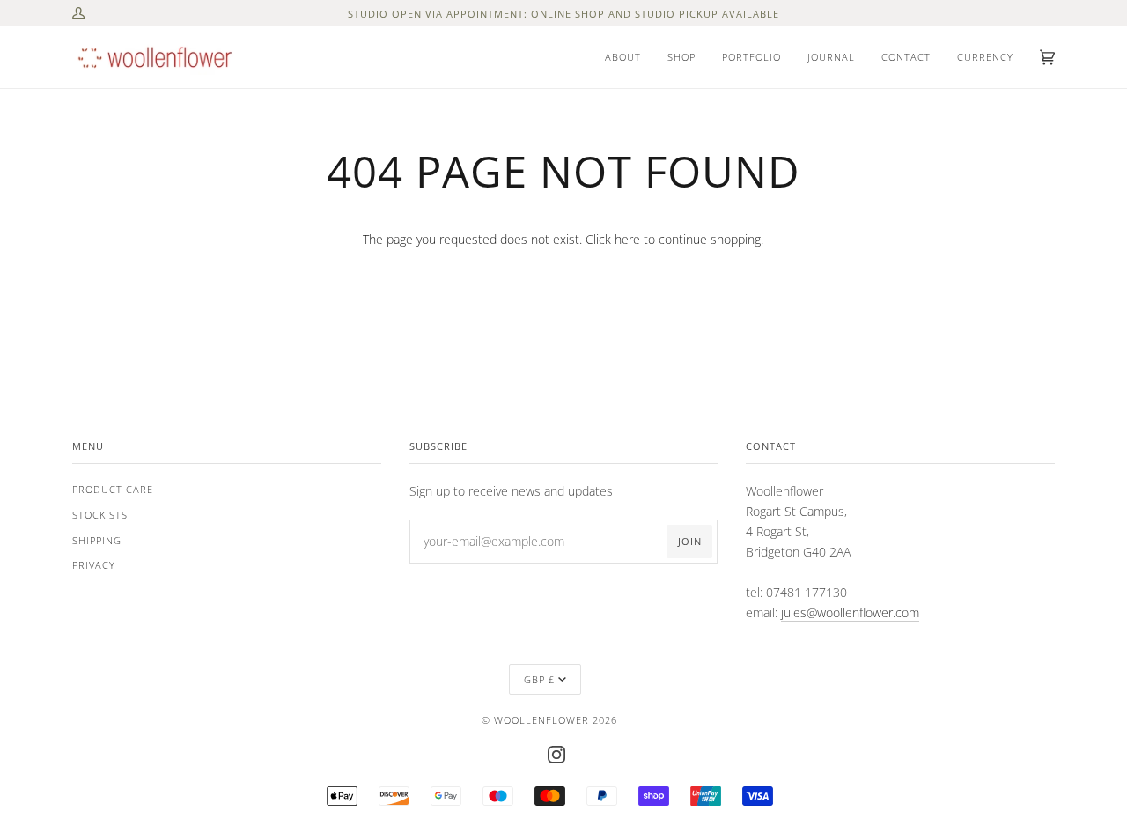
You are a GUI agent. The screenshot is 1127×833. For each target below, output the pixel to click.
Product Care (112, 489)
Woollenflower (541, 719)
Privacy (93, 564)
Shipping (97, 540)
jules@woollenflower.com (850, 612)
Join (690, 541)
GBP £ (539, 679)
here (627, 239)
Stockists (100, 514)
